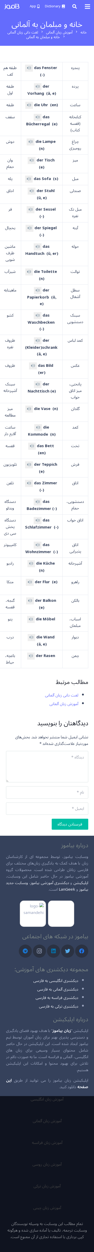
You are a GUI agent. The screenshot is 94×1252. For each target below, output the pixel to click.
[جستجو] (74, 6)
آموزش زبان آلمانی (63, 704)
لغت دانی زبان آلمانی (61, 695)
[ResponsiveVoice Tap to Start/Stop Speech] (29, 68)
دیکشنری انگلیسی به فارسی (55, 980)
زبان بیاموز (61, 1030)
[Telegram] (25, 951)
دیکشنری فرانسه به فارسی (57, 997)
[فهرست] (87, 6)
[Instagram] (39, 951)
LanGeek (67, 889)
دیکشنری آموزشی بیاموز (49, 883)
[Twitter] (67, 951)
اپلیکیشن (80, 883)
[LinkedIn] (53, 951)
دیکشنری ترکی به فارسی (58, 1006)
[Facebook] (81, 951)
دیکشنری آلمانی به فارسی (57, 989)
